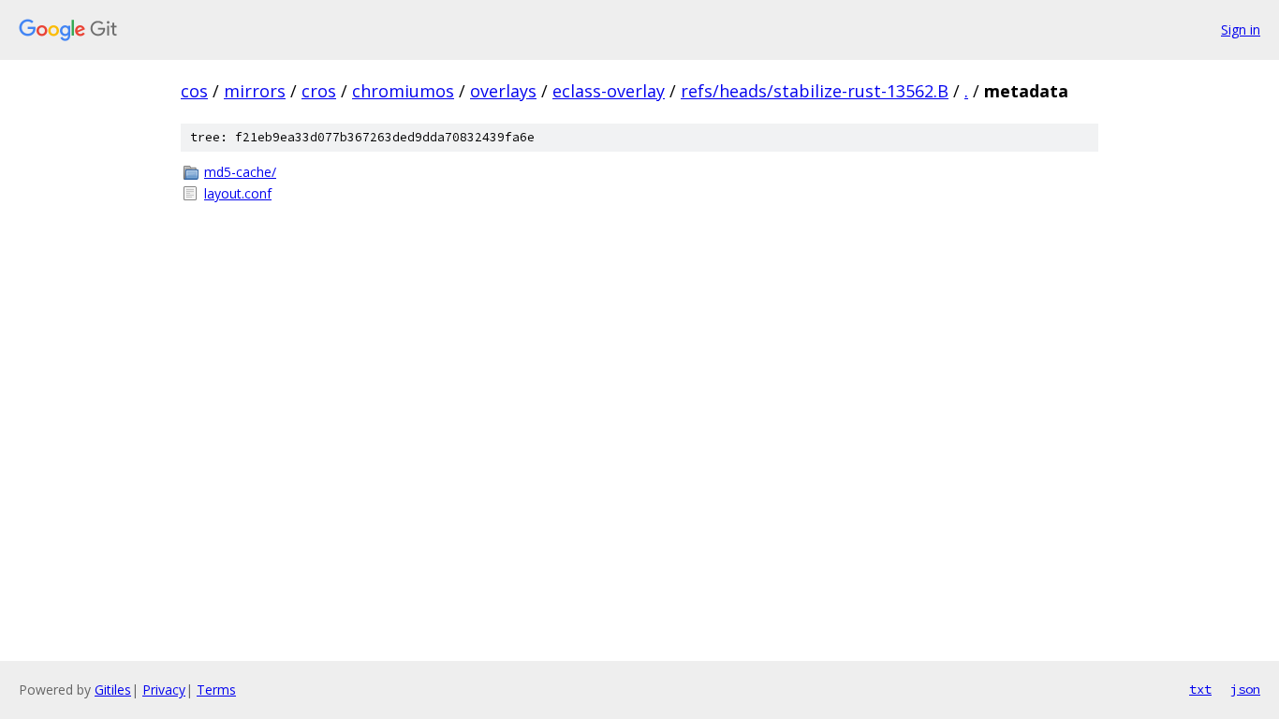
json (1245, 689)
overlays (503, 91)
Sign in (1240, 29)
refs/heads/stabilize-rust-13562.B (814, 91)
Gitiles (113, 689)
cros (318, 91)
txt (1200, 689)
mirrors (255, 91)
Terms (216, 689)
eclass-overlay (608, 91)
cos (194, 91)
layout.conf (238, 193)
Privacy (163, 689)
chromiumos (403, 91)
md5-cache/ (240, 172)
